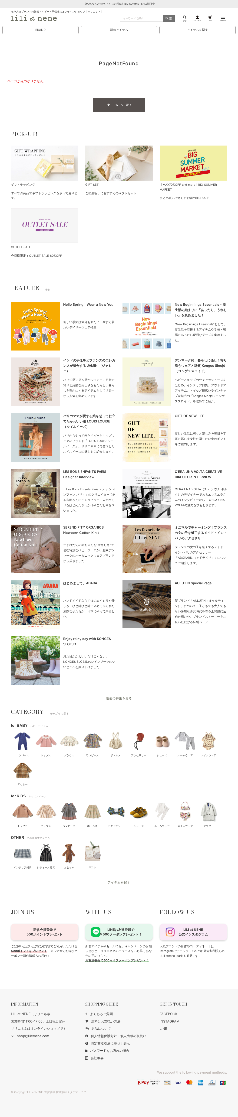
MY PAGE (198, 20)
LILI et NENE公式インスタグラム (193, 932)
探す (185, 20)
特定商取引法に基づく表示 (110, 1043)
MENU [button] (223, 20)
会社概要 (97, 1058)
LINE (163, 1028)
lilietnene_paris (173, 956)
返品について (101, 1028)
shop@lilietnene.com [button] (33, 1036)
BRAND (40, 30)
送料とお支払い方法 (105, 1021)
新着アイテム (119, 30)
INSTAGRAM (169, 1021)
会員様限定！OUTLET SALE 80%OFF (36, 255)
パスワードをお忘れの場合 (109, 1050)
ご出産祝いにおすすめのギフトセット (111, 193)
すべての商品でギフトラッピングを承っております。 (44, 196)
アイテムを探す (197, 30)
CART (210, 20)
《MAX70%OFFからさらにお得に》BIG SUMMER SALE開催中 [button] (119, 3)
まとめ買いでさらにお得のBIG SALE (184, 198)
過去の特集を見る (119, 698)
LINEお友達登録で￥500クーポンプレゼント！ (120, 932)
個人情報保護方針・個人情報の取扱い (118, 1036)
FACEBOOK (168, 1014)
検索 (168, 18)
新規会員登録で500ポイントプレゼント (44, 932)
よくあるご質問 (101, 1014)
